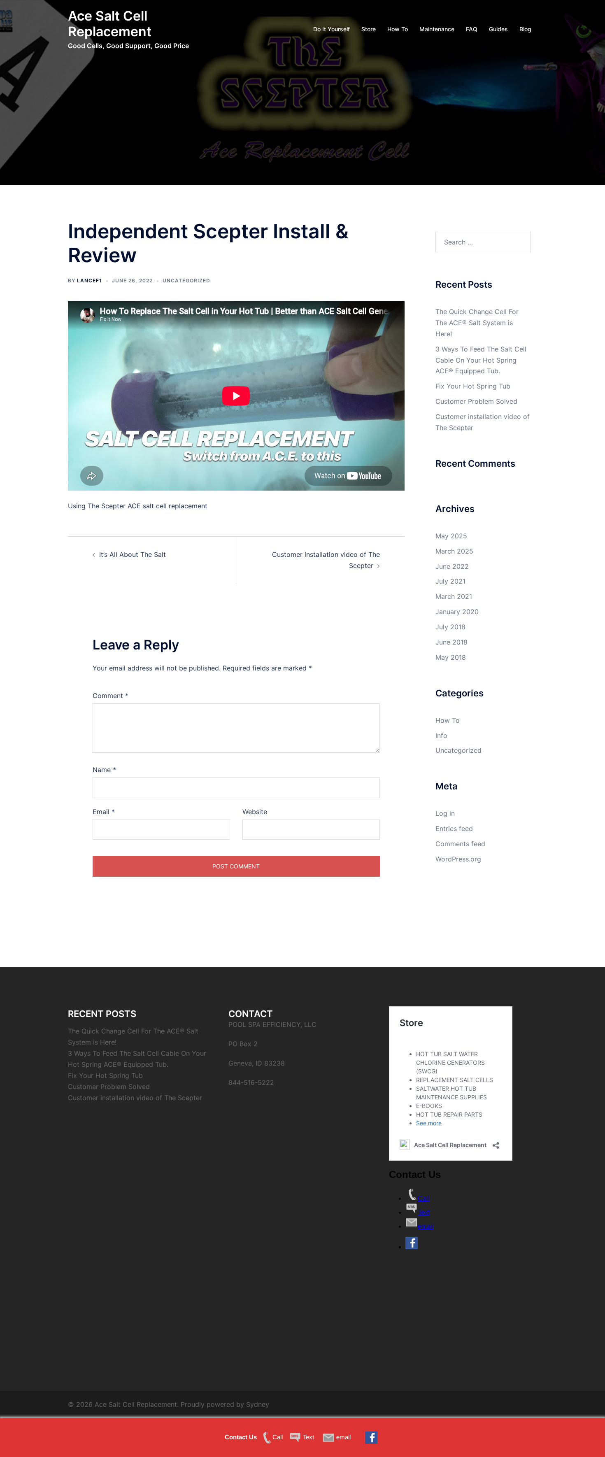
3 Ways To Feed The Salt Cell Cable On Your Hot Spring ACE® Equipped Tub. (480, 360)
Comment (110, 695)
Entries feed (454, 828)
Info (441, 735)
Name (104, 770)
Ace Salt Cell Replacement (109, 24)
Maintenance (436, 29)
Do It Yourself (331, 29)
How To (397, 29)
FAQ (471, 29)
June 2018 (451, 642)
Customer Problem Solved (476, 401)
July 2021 (450, 581)
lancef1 (89, 280)
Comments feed (460, 844)
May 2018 (450, 657)
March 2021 (453, 596)
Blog (525, 29)
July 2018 (450, 627)
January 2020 (457, 611)
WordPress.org (458, 859)
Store (368, 29)
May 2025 (451, 536)
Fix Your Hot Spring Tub (472, 386)
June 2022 (452, 566)
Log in (445, 813)
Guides (498, 29)
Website (254, 812)
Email (104, 812)
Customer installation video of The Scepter (135, 1098)
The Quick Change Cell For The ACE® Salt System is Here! (477, 322)
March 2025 (454, 551)
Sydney (257, 1404)
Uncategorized (186, 280)
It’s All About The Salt (132, 554)
